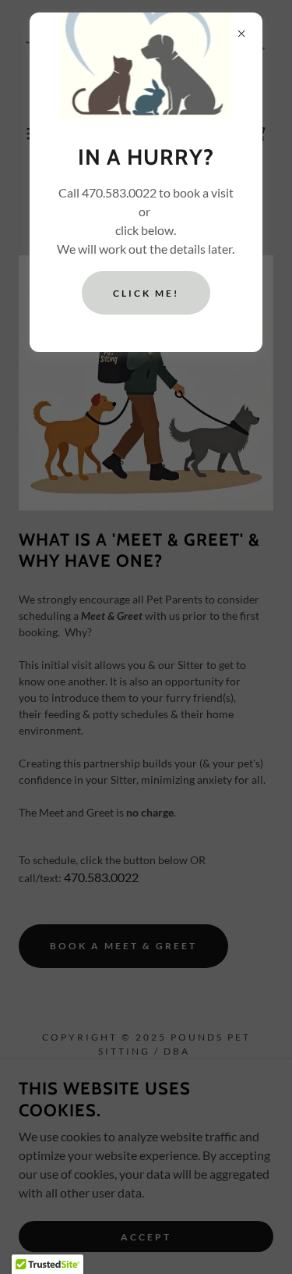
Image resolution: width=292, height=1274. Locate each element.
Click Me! (146, 293)
